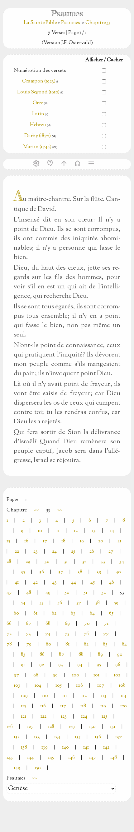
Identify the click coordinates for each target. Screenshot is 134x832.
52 (104, 592)
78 (9, 644)
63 (73, 613)
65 (111, 613)
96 (117, 665)
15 (8, 541)
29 (28, 561)
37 (60, 572)
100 (75, 675)
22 (17, 551)
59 (116, 603)
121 (23, 716)
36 (41, 572)
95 (99, 665)
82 (86, 644)
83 (105, 644)
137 (118, 737)
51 (85, 592)
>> (59, 510)
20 (100, 541)
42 (35, 582)
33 (103, 561)
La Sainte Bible (41, 23)
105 (58, 685)
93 (60, 665)
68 (47, 623)
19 (82, 541)
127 (30, 726)
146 (71, 757)
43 (54, 582)
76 (86, 634)
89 (100, 654)
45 (92, 582)
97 (16, 675)
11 (58, 531)
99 (55, 675)
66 (9, 623)
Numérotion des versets (40, 70)
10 (40, 531)
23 (35, 551)
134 (57, 737)
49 (47, 592)
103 (17, 685)
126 (10, 726)
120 (123, 706)
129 (72, 726)
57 (78, 603)
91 (23, 665)
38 (80, 572)
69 (67, 623)
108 (122, 685)
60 (16, 613)
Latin (38, 114)
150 (38, 768)
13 (94, 531)
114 (123, 696)
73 (28, 634)
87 (61, 654)
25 (73, 551)
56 (60, 603)
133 (37, 737)
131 (112, 726)
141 (86, 747)
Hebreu (38, 125)
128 (51, 726)
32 (84, 561)
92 (41, 665)
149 (17, 768)
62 (54, 613)
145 (51, 757)
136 (98, 737)
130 (92, 726)
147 (92, 757)
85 (23, 654)
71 (106, 623)
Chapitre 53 (98, 23)
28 (9, 561)
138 (24, 747)
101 (96, 675)
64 (92, 613)
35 (23, 572)
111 (64, 696)
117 (63, 706)
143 (10, 757)
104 (38, 685)
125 (104, 716)
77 (106, 634)
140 (65, 747)
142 (106, 747)
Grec (38, 103)
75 (67, 634)
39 (99, 572)
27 (110, 551)
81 (67, 644)
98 (35, 675)
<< (36, 510)
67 (28, 623)
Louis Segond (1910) (38, 92)
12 (76, 531)
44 (73, 582)
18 (63, 541)
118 (83, 706)
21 (119, 541)
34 (121, 561)
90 (119, 654)
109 (24, 696)
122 (43, 716)
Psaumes (70, 23)
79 (28, 644)
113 (103, 696)
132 (17, 737)
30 (47, 561)
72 (9, 634)
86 (42, 654)
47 (9, 592)
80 (48, 644)
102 (117, 675)
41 (17, 582)
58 (97, 603)
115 (23, 706)
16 (26, 541)
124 (84, 716)
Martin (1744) (37, 147)
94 (79, 665)
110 (45, 696)
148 (113, 757)
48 (28, 592)
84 (124, 644)
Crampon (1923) (38, 81)
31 (66, 561)
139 (44, 747)
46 (111, 582)
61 (35, 613)
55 (41, 603)
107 (100, 685)
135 (77, 737)
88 (81, 654)
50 (67, 592)
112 (84, 696)
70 (87, 623)
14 (112, 531)
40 (118, 572)
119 (103, 706)
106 (79, 685)
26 (91, 551)
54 (23, 603)
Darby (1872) (37, 136)
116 (43, 706)
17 (45, 541)
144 (30, 757)
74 (47, 634)
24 (54, 551)
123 (64, 716)
